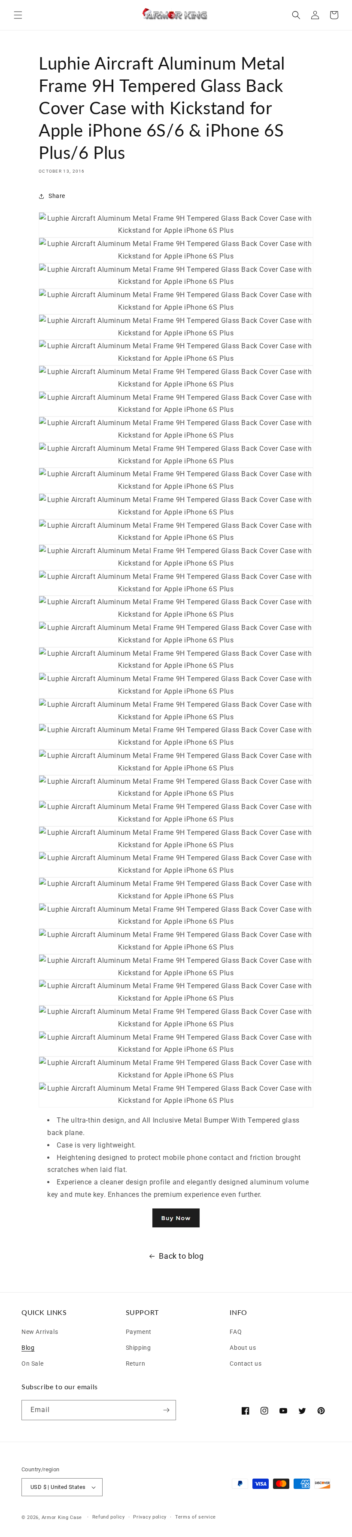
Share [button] (57, 195)
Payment (139, 1331)
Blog (27, 1346)
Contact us (245, 1362)
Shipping (138, 1346)
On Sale (32, 1362)
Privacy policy (150, 1517)
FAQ (236, 1331)
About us (243, 1346)
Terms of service (195, 1517)
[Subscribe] (166, 1410)
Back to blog (181, 1255)
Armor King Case (62, 1517)
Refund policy (108, 1517)
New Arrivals (39, 1331)
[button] (18, 15)
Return (136, 1362)
